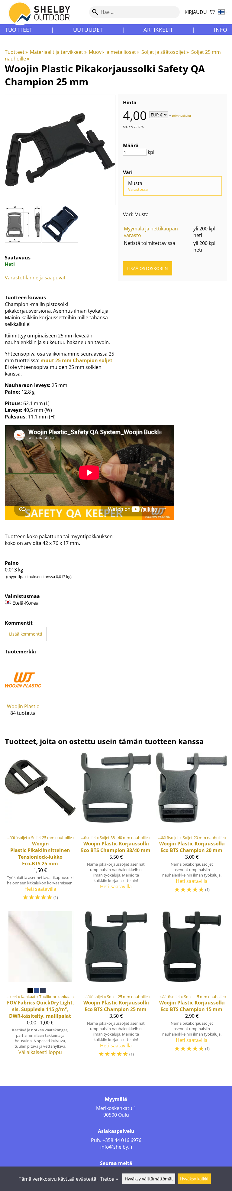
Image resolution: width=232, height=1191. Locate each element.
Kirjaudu (196, 12)
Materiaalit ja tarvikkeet (58, 52)
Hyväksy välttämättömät (149, 1179)
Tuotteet (18, 29)
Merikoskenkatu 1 (116, 1108)
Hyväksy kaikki (194, 1179)
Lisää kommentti (25, 634)
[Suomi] (222, 12)
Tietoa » (109, 1179)
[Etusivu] (43, 18)
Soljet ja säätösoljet (165, 52)
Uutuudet (88, 29)
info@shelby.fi (116, 1147)
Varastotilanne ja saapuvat (35, 277)
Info (220, 29)
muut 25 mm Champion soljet (76, 360)
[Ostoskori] (212, 12)
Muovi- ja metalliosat (114, 52)
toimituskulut (181, 115)
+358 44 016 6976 (121, 1140)
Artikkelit (158, 29)
